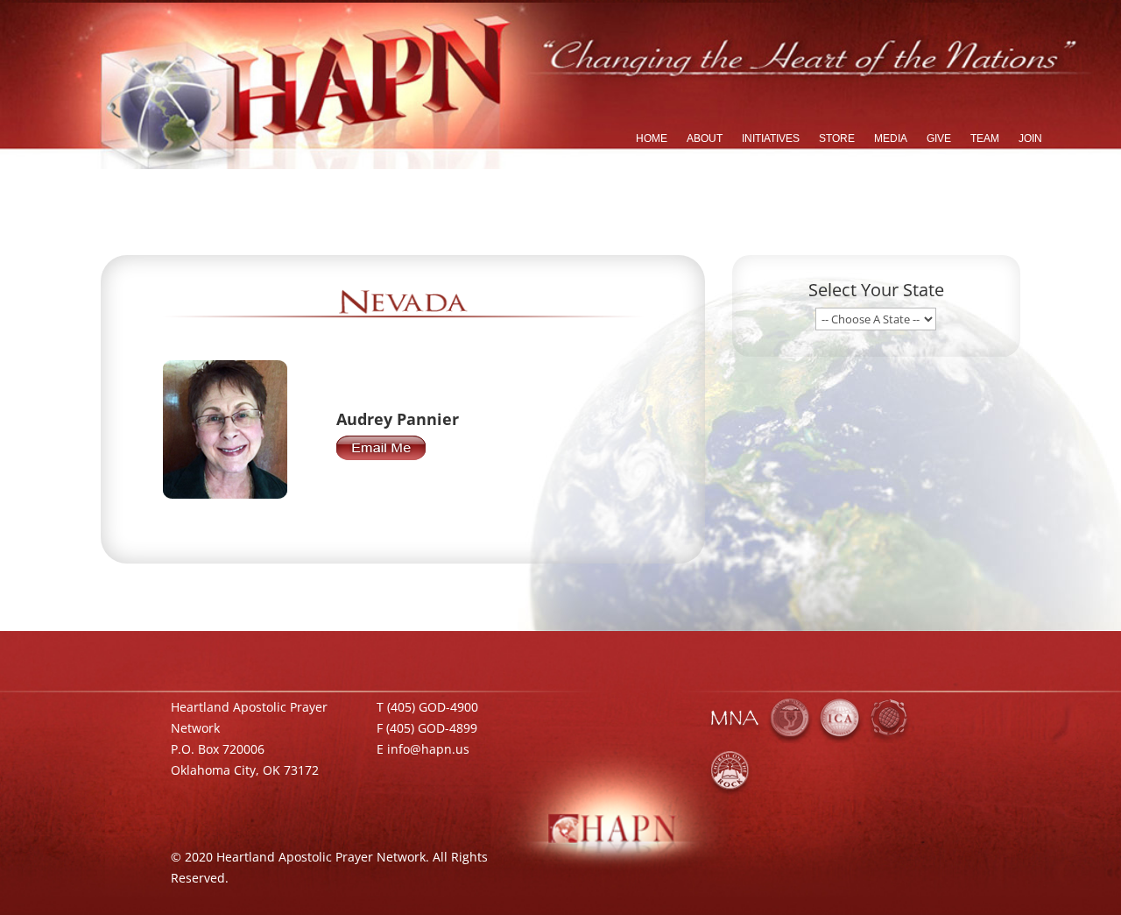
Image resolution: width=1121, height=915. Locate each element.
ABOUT (705, 138)
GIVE (939, 138)
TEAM (984, 138)
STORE (837, 138)
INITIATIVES (771, 138)
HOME (651, 138)
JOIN (1030, 138)
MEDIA (890, 138)
